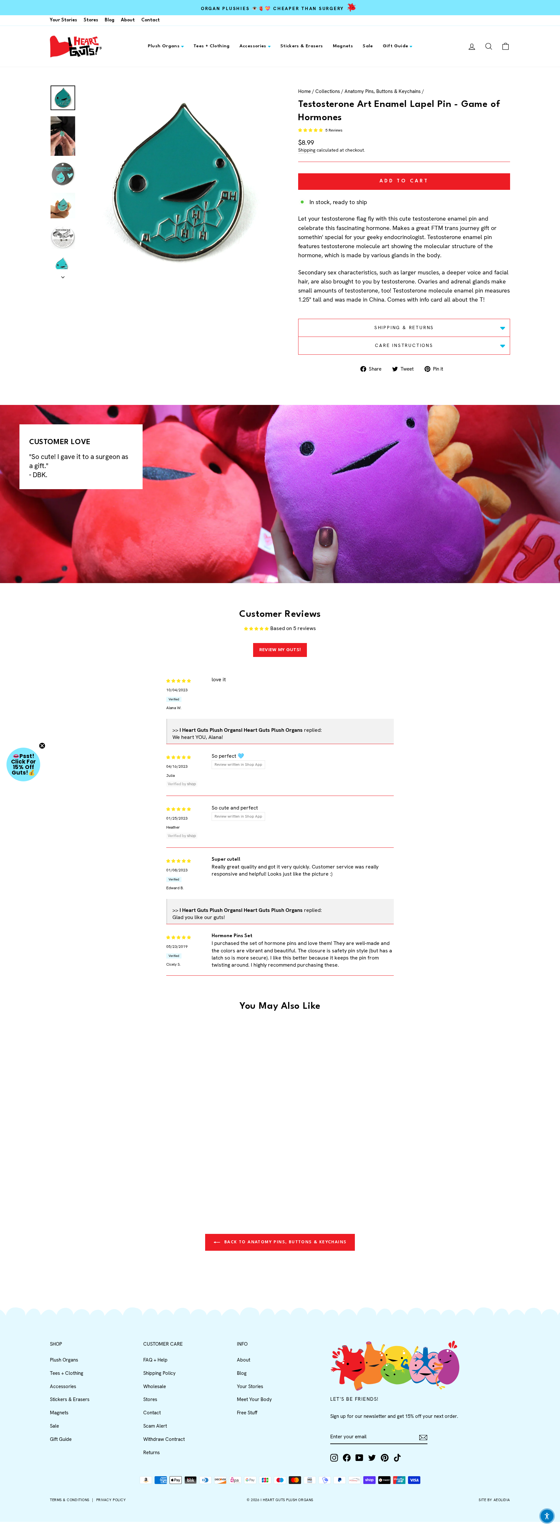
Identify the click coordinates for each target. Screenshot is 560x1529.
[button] (547, 1516)
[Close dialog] (398, 692)
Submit (343, 820)
